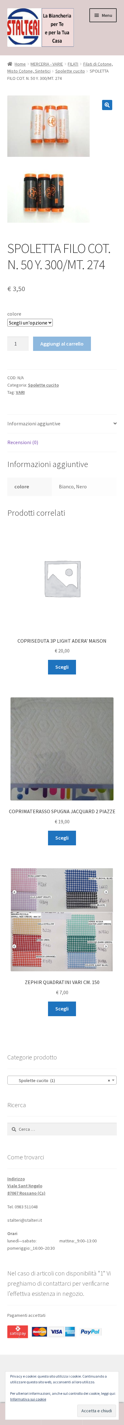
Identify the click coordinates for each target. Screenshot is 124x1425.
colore (14, 314)
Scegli (62, 667)
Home (20, 64)
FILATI (73, 64)
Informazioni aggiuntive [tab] (33, 423)
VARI (20, 392)
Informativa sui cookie (28, 1399)
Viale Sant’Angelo (24, 1186)
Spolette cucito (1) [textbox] (60, 1080)
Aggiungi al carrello (62, 343)
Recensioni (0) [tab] (22, 442)
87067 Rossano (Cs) (26, 1193)
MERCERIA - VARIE (47, 64)
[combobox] (62, 1080)
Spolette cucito (70, 71)
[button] (107, 105)
